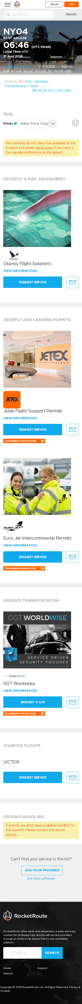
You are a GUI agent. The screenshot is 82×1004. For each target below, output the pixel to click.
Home (7, 968)
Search (52, 953)
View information (20, 271)
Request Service (32, 282)
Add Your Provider (42, 870)
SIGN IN (54, 4)
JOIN (71, 4)
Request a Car (33, 702)
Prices (8, 123)
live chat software (40, 879)
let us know (44, 148)
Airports (71, 14)
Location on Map (16, 67)
